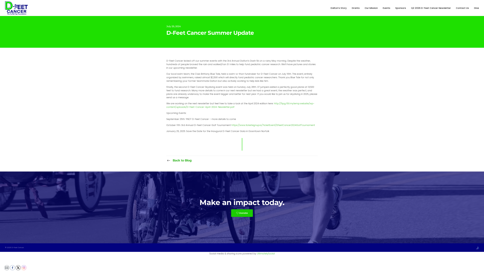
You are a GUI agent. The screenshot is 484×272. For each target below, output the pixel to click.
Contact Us (462, 8)
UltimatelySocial (266, 253)
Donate (243, 213)
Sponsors (400, 8)
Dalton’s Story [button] (339, 8)
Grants (356, 8)
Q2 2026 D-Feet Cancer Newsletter (431, 8)
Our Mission (371, 8)
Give (476, 8)
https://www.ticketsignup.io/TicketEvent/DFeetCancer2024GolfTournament (273, 125)
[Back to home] (16, 8)
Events (386, 8)
